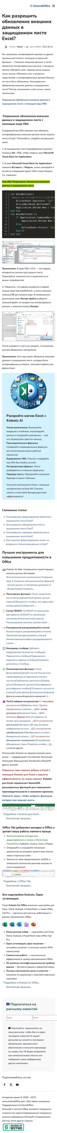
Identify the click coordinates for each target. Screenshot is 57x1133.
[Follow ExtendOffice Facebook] (4, 1084)
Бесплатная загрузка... (19, 818)
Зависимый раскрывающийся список (25, 635)
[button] (53, 5)
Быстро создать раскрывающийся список (27, 631)
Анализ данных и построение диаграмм (28, 585)
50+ (38, 709)
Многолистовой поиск (30, 618)
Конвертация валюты (17, 736)
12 (40, 701)
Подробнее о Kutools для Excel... (21, 814)
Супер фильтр (22, 692)
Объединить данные (23, 684)
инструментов (13, 705)
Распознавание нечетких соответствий (26, 622)
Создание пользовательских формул (33, 581)
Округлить (29, 605)
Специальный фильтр (42, 692)
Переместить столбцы (17, 656)
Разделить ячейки (36, 744)
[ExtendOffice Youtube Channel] (17, 1084)
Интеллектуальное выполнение (22, 577)
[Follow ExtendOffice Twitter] (10, 1084)
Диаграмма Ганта (27, 713)
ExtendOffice (41, 6)
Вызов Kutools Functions (20, 588)
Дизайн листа (29, 672)
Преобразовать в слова (37, 732)
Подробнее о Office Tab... (17, 881)
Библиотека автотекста (29, 680)
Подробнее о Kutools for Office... (21, 982)
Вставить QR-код (29, 724)
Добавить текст (30, 705)
